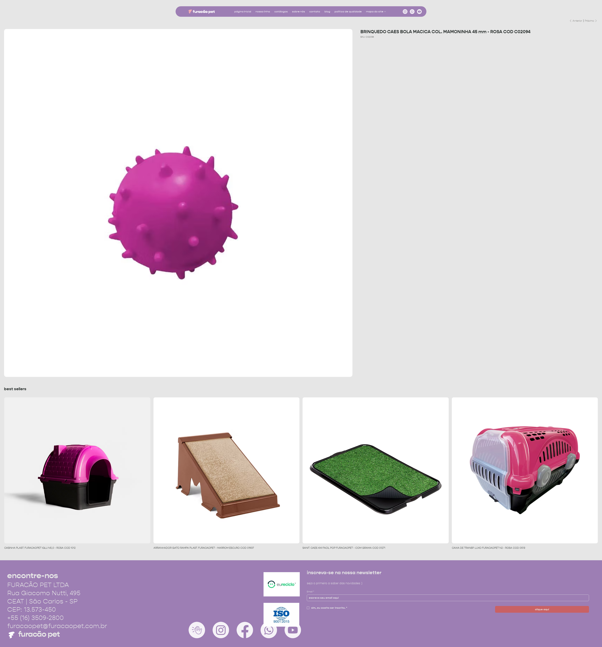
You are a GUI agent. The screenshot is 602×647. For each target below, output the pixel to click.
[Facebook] (245, 630)
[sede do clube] (197, 630)
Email (310, 591)
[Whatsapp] (412, 11)
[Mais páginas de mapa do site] (385, 11)
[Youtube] (419, 11)
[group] (301, 473)
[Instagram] (405, 11)
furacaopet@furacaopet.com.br (57, 626)
